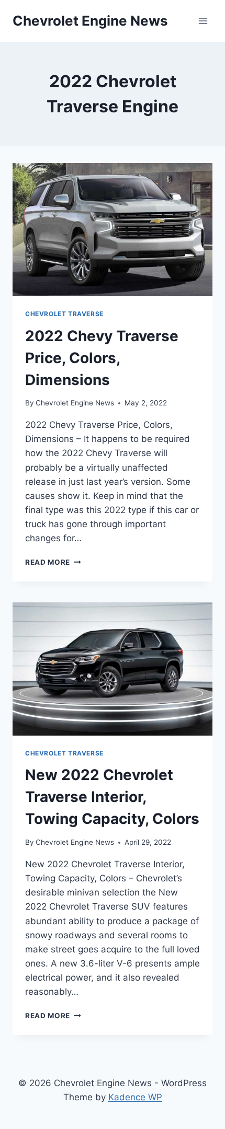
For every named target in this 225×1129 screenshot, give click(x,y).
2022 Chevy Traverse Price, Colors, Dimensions (101, 358)
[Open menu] (202, 21)
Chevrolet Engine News (75, 403)
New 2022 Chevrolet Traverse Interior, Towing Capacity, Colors (112, 797)
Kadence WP (135, 1097)
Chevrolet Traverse (64, 314)
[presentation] (112, 229)
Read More (53, 562)
